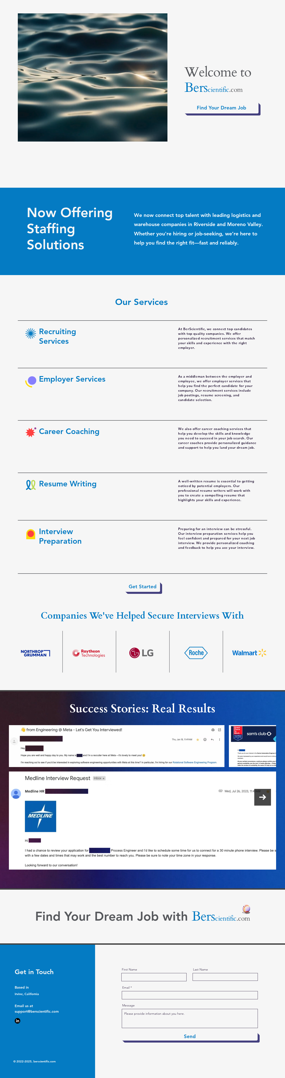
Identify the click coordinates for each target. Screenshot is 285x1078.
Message (128, 1005)
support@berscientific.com (37, 1011)
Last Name (200, 969)
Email (126, 987)
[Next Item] (262, 797)
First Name (129, 969)
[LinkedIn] (17, 1021)
